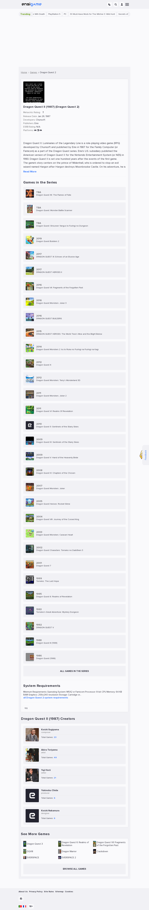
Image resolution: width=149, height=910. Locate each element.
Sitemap (59, 891)
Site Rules (49, 891)
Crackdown (102, 851)
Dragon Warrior (69, 851)
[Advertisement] (74, 41)
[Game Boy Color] (41, 130)
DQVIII (30, 851)
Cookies (69, 891)
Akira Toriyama (49, 749)
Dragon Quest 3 (35, 843)
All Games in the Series (74, 671)
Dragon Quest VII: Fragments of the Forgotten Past (111, 844)
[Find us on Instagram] (21, 899)
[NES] (35, 130)
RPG (26, 708)
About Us (23, 891)
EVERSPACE (33, 857)
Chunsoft (40, 119)
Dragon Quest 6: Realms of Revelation (75, 844)
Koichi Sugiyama (50, 729)
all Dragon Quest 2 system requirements (45, 697)
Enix (36, 123)
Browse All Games (74, 868)
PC (54, 14)
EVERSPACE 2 (69, 857)
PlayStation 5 (43, 14)
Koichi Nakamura (50, 810)
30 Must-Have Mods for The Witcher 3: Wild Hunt (81, 14)
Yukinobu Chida (49, 790)
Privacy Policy (35, 891)
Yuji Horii (46, 770)
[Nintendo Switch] (38, 130)
